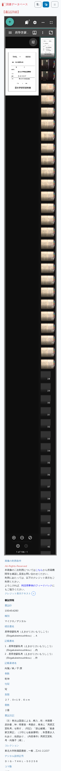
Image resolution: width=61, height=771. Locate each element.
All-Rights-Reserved (16, 566)
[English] (46, 4)
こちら (39, 570)
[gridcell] (14, 4)
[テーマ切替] (38, 4)
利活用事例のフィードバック (36, 585)
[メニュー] (54, 4)
